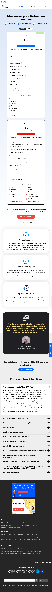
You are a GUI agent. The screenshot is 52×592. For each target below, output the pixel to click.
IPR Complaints (20, 585)
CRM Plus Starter (11, 534)
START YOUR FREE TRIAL (26, 46)
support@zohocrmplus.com (43, 562)
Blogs (2, 539)
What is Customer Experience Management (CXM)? (13, 551)
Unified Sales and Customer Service (9, 553)
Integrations (4, 527)
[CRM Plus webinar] (23, 490)
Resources (40, 6)
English (43, 580)
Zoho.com (4, 2)
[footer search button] (36, 580)
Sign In (48, 2)
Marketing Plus (17, 2)
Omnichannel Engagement (23, 522)
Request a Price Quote (6, 537)
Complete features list (25, 222)
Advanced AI (28, 525)
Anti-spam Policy (27, 585)
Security (8, 585)
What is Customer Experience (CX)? (25, 548)
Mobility (35, 525)
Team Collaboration (36, 522)
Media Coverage (36, 539)
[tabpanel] (26, 332)
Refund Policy (47, 585)
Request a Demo (18, 537)
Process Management (6, 525)
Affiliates (11, 541)
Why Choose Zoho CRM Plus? (8, 548)
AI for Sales (38, 553)
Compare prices (26, 217)
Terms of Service (34, 585)
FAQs (28, 539)
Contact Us (48, 6)
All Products (34, 2)
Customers (26, 6)
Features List (20, 534)
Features (14, 6)
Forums (15, 539)
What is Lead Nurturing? (7, 556)
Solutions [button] (33, 6)
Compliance (14, 585)
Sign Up (3, 534)
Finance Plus (23, 2)
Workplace (29, 2)
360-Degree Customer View (7, 522)
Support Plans (38, 537)
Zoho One (11, 2)
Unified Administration (14, 527)
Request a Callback (28, 537)
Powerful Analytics (18, 525)
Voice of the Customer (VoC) (27, 553)
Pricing (21, 6)
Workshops (22, 539)
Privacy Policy (41, 585)
